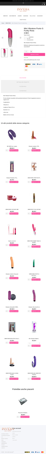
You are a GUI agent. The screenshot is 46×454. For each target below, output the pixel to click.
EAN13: (25, 39)
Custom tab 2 (22, 90)
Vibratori (5, 15)
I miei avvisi (14, 440)
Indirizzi (13, 436)
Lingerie (20, 15)
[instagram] (23, 2)
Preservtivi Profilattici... (23, 412)
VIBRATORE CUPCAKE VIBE (12, 209)
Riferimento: (26, 37)
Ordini (13, 433)
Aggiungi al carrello (34, 54)
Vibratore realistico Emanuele (12, 274)
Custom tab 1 (22, 86)
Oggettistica (23, 19)
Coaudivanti (40, 15)
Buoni (13, 438)
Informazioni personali (16, 431)
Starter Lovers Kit (12, 241)
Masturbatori (12, 15)
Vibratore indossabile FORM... (12, 307)
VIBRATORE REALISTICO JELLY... (12, 338)
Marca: (25, 38)
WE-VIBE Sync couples (12, 146)
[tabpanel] (11, 38)
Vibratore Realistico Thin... (12, 177)
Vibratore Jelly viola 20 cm (34, 307)
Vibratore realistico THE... (34, 146)
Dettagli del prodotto (23, 82)
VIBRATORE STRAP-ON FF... (34, 177)
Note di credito (15, 434)
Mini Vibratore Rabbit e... (34, 338)
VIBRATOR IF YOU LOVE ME (34, 209)
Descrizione (23, 77)
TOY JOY (28, 38)
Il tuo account (16, 428)
